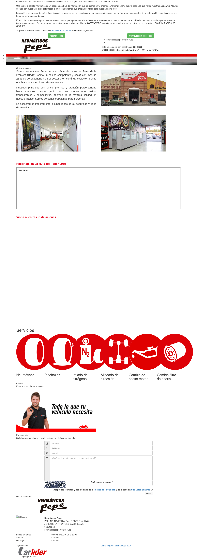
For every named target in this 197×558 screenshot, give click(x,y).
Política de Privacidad (104, 489)
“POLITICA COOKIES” (61, 30)
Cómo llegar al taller (110, 545)
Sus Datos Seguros (140, 489)
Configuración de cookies (140, 35)
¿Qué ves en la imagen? (101, 482)
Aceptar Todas (56, 35)
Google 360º (125, 545)
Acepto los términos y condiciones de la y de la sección (102, 489)
